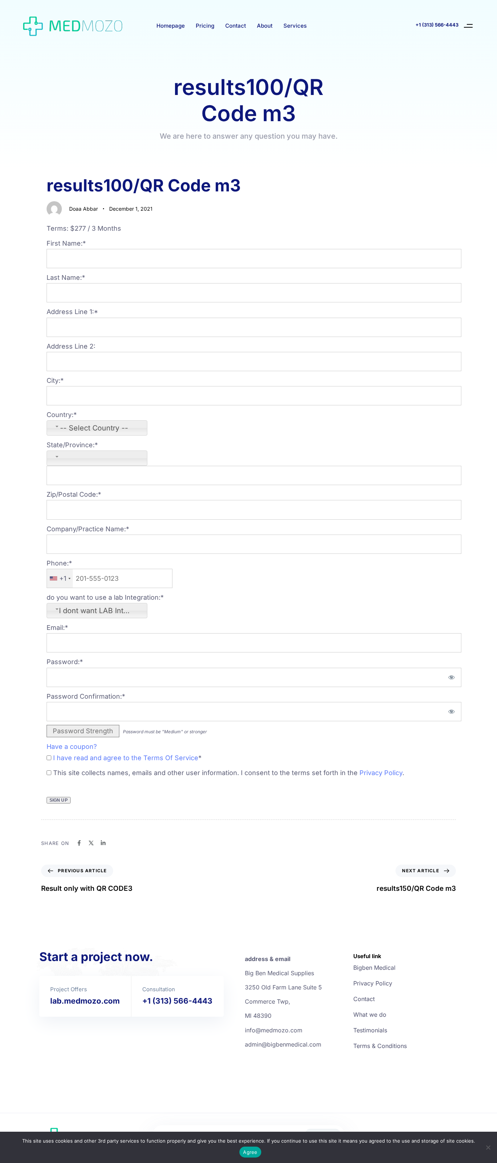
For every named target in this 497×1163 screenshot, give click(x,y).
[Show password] (451, 677)
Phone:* (59, 563)
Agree (250, 1152)
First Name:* (66, 243)
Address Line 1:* (72, 311)
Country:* (62, 414)
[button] (468, 26)
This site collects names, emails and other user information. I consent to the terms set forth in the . (227, 773)
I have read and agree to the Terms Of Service (125, 758)
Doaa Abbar (83, 209)
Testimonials (370, 1030)
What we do (369, 1014)
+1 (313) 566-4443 (437, 25)
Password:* (65, 662)
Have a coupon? (72, 746)
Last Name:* (66, 277)
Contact (235, 25)
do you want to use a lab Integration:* (105, 597)
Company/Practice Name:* (88, 529)
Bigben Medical (374, 967)
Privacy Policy (380, 773)
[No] (488, 1147)
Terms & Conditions (380, 1045)
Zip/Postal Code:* (74, 494)
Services (295, 25)
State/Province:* (72, 445)
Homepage (170, 25)
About (265, 25)
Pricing (205, 25)
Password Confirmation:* (86, 696)
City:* (55, 380)
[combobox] (97, 428)
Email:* (57, 627)
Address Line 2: (71, 346)
